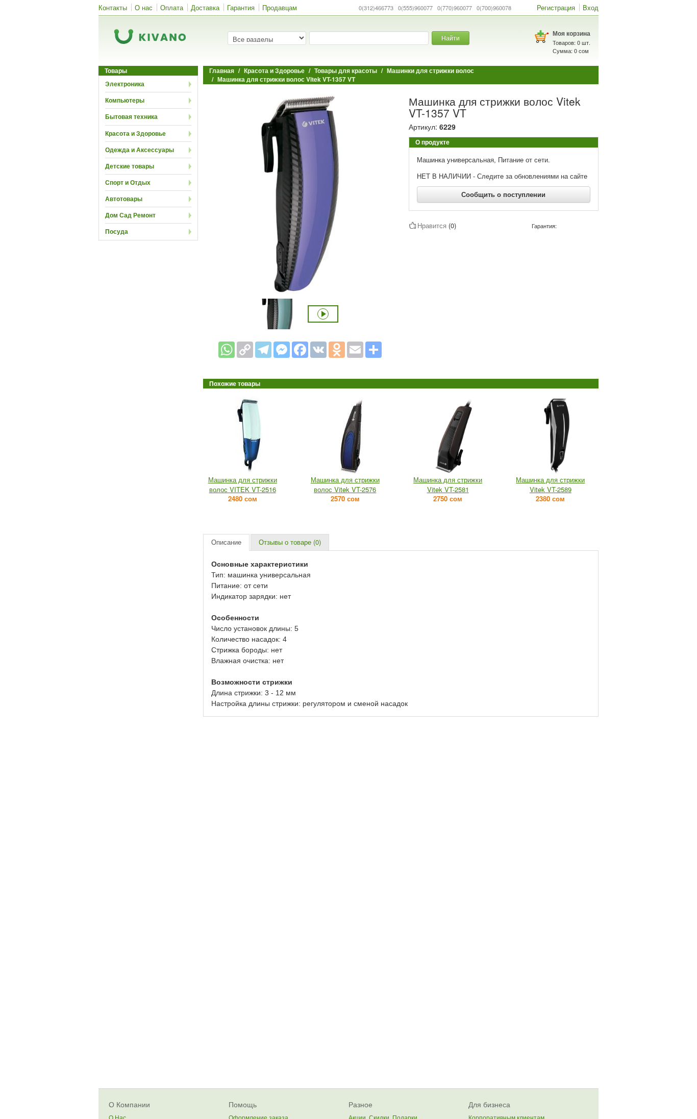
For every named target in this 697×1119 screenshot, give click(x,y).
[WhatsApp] (226, 350)
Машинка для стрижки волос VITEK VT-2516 (242, 484)
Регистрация (556, 7)
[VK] (318, 350)
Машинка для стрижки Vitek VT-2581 (447, 484)
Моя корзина (571, 33)
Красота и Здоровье (135, 133)
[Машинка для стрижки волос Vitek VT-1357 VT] (300, 193)
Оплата (171, 7)
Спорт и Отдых (128, 182)
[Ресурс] (373, 350)
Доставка (205, 7)
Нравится (431, 225)
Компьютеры (124, 100)
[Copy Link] (245, 350)
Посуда (116, 231)
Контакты (112, 7)
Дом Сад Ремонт (130, 215)
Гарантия (241, 7)
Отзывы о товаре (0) (290, 542)
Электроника (124, 83)
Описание (226, 542)
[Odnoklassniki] (337, 350)
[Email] (355, 350)
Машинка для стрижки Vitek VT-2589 (550, 484)
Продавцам (279, 7)
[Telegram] (263, 350)
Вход (591, 7)
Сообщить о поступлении (503, 194)
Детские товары (129, 166)
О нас (144, 7)
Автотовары (123, 198)
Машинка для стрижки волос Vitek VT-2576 (345, 484)
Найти (450, 37)
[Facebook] (300, 350)
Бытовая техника (131, 116)
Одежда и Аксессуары (139, 149)
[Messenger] (281, 350)
